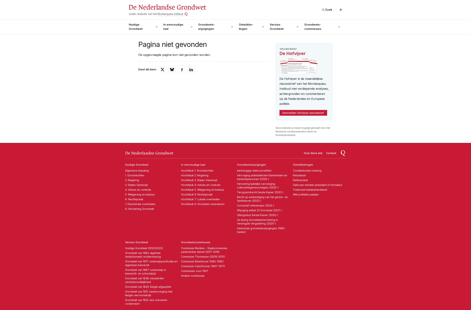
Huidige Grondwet (136, 27)
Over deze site (313, 153)
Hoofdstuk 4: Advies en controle (200, 184)
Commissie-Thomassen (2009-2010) (203, 256)
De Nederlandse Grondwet (167, 7)
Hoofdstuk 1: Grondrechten (197, 170)
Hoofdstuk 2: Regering (194, 175)
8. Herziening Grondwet (139, 208)
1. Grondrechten (134, 175)
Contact (331, 153)
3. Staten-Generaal (136, 184)
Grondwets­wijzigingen (206, 27)
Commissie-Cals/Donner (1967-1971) (203, 266)
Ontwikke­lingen (246, 27)
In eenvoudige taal (173, 27)
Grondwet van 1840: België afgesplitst (148, 286)
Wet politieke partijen (306, 194)
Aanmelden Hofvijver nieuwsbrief (303, 113)
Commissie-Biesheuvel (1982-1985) (202, 261)
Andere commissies (193, 275)
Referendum (300, 180)
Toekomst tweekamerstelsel (310, 189)
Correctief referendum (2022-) (255, 205)
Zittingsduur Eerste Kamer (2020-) (257, 215)
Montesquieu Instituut (170, 13)
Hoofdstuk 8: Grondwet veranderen (202, 204)
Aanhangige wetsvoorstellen (254, 170)
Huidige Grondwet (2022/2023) (144, 248)
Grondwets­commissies (312, 27)
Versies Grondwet (277, 27)
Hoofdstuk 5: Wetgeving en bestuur (202, 189)
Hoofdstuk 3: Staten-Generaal (199, 180)
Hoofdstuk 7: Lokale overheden (200, 199)
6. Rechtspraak (134, 199)
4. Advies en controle (138, 189)
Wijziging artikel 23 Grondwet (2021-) (259, 210)
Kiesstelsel (299, 175)
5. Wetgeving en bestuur (140, 194)
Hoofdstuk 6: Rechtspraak (197, 194)
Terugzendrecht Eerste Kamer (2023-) (260, 192)
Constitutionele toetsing (307, 170)
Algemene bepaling (137, 170)
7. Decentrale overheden (140, 204)
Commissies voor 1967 (194, 270)
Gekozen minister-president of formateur (317, 184)
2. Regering (132, 180)
